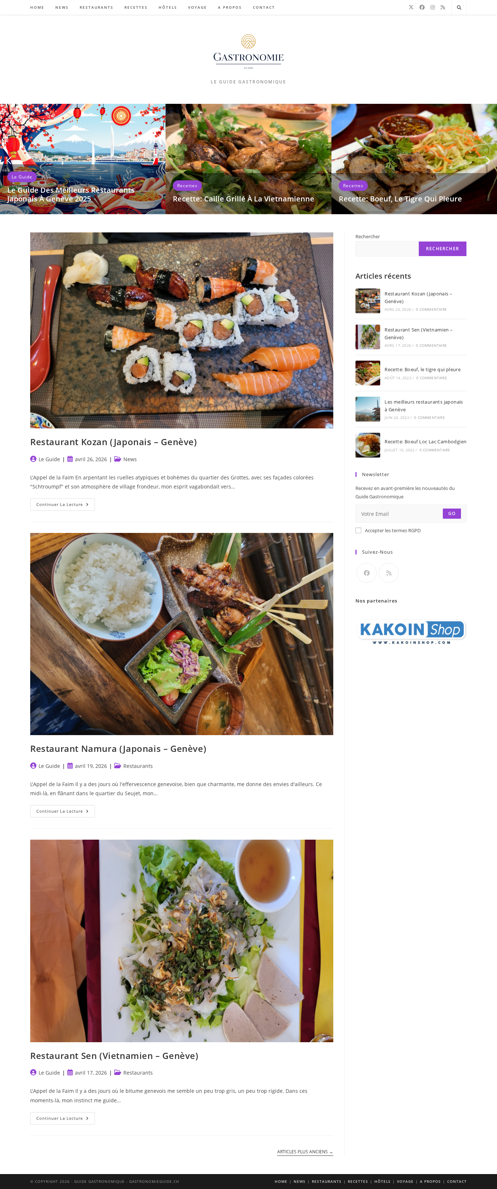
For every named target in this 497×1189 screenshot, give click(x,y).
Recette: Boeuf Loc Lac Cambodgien (425, 441)
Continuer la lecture (65, 506)
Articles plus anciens (305, 1152)
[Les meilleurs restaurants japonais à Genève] (367, 409)
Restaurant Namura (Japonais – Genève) (118, 748)
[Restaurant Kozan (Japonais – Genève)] (367, 301)
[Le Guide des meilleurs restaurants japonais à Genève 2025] (83, 158)
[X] (411, 7)
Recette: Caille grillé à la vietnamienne (243, 199)
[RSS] (443, 7)
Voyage (405, 1181)
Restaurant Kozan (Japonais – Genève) (113, 442)
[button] (9, 160)
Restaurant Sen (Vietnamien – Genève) (114, 1055)
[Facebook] (422, 7)
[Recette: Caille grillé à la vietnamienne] (248, 158)
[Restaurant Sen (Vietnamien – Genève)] (367, 337)
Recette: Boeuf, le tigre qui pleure (400, 199)
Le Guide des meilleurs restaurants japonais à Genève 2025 (71, 194)
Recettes (187, 186)
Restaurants (138, 765)
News (130, 459)
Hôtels (382, 1181)
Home (281, 1181)
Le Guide (22, 177)
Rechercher (367, 236)
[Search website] (459, 8)
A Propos (430, 1181)
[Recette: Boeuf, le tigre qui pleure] (414, 158)
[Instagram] (433, 7)
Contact (457, 1181)
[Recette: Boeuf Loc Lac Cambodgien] (367, 445)
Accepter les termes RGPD (393, 530)
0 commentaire (431, 309)
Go (452, 513)
